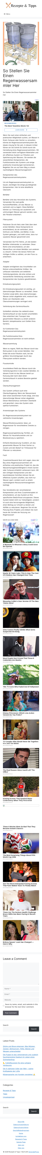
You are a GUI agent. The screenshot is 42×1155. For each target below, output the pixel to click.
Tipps (5, 1094)
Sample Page (21, 1142)
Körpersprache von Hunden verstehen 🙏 (19, 1074)
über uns (21, 1145)
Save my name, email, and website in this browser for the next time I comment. (21, 1005)
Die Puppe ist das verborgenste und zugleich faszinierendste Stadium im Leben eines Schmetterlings (20, 1057)
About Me (21, 1122)
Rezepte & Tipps (9, 1091)
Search (5, 1025)
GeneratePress (34, 1152)
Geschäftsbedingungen (21, 1130)
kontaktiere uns (21, 1136)
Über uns (21, 1148)
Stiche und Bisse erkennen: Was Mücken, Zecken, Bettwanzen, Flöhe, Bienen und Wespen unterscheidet (19, 1048)
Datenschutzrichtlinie (21, 1127)
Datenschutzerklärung (21, 1125)
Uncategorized (8, 1097)
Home (21, 1133)
